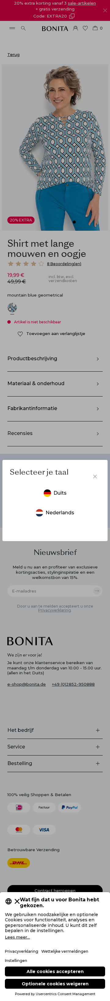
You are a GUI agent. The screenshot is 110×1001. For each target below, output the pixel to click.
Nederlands (60, 513)
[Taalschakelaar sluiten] (95, 476)
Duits (60, 493)
